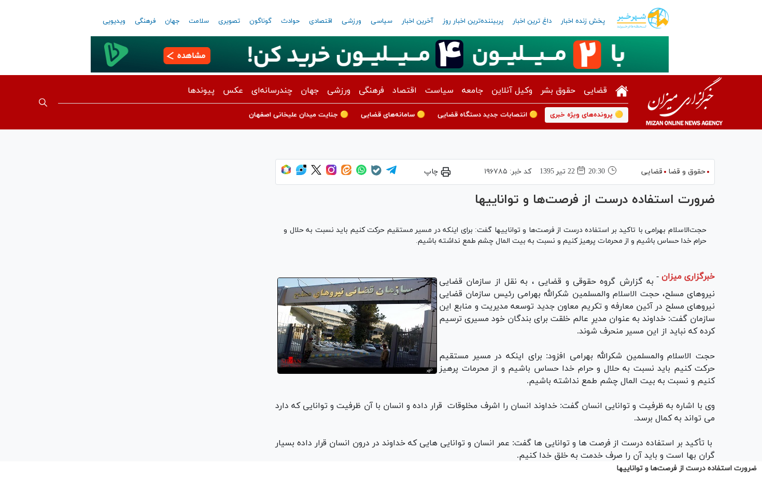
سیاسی (381, 21)
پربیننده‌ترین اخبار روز (473, 21)
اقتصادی (320, 21)
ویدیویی (114, 21)
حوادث (290, 21)
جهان (172, 21)
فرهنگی (145, 21)
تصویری (229, 21)
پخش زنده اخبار (583, 21)
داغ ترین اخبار (532, 21)
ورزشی (351, 21)
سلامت (199, 21)
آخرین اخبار (417, 21)
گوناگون (260, 21)
